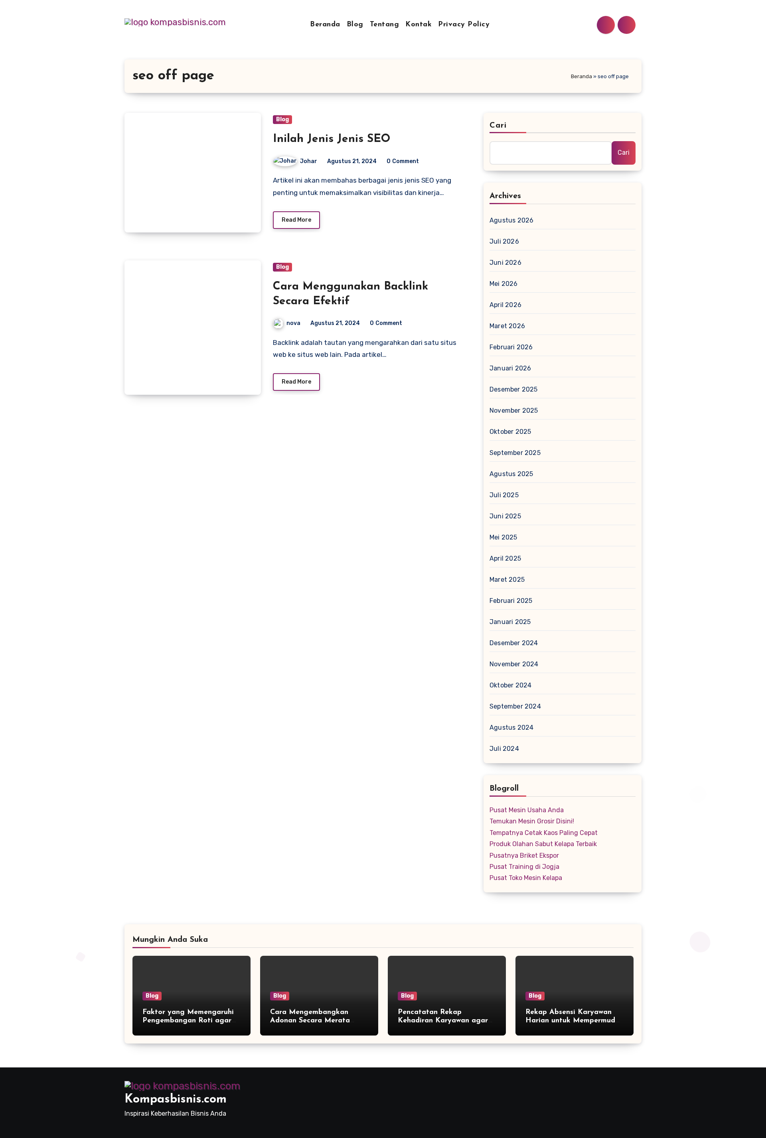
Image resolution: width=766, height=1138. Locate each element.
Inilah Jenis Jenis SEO (331, 139)
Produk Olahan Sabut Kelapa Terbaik (543, 844)
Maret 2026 (507, 326)
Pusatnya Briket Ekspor (524, 855)
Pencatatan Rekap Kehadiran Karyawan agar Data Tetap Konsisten (443, 1021)
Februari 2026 (511, 347)
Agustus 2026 (511, 220)
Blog (355, 24)
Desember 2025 (514, 389)
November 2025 (514, 410)
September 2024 (515, 706)
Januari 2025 (510, 622)
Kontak (418, 24)
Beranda (325, 24)
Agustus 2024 (511, 727)
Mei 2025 (503, 537)
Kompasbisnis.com (175, 1099)
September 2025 (515, 453)
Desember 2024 (514, 643)
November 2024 (514, 664)
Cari (498, 126)
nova (293, 323)
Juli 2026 (504, 241)
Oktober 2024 (510, 685)
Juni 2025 (505, 516)
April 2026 (505, 305)
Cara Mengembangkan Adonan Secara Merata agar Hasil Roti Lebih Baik (316, 1021)
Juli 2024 (504, 748)
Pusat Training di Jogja (524, 866)
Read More (296, 220)
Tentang (384, 24)
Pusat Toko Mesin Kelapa (526, 878)
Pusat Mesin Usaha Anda (527, 810)
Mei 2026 (504, 283)
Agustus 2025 (511, 474)
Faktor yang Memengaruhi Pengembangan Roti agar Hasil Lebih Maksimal (188, 1021)
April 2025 (505, 558)
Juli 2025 (504, 495)
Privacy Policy (464, 24)
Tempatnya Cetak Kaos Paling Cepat (544, 833)
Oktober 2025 (510, 431)
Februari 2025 (511, 600)
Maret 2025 (507, 579)
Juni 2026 (505, 262)
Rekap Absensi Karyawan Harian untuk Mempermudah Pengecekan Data (574, 1021)
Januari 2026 (510, 368)
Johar (308, 161)
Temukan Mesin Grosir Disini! (532, 821)
